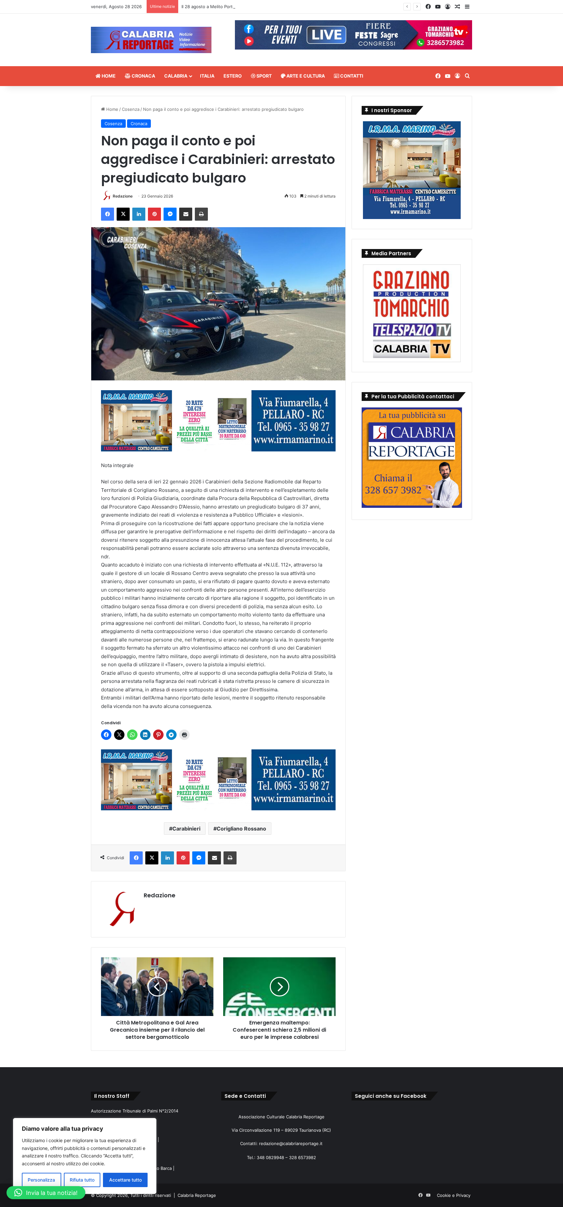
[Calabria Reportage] (151, 40)
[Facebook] (107, 214)
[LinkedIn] (138, 214)
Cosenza (130, 109)
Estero (233, 76)
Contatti (351, 76)
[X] (123, 214)
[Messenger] (170, 214)
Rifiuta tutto (82, 1180)
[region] (84, 1156)
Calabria (175, 76)
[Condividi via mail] (185, 214)
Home (108, 76)
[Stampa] (201, 214)
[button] (46, 1192)
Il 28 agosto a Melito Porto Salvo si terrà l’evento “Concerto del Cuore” (253, 6)
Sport (263, 76)
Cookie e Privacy (453, 1195)
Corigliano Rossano (241, 828)
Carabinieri (186, 828)
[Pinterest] (154, 214)
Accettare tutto (125, 1180)
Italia (207, 76)
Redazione (123, 196)
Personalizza (41, 1180)
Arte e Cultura (305, 76)
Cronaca (143, 76)
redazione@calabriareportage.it (291, 1143)
